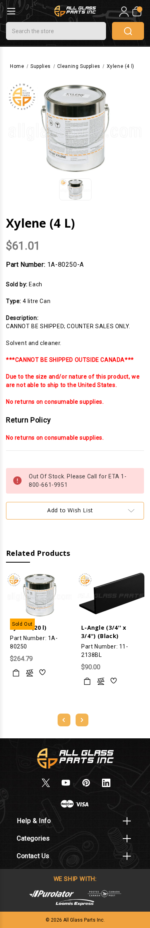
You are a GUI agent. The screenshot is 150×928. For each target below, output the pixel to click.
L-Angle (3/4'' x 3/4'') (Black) (103, 632)
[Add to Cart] (87, 681)
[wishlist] (43, 673)
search (128, 31)
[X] (46, 783)
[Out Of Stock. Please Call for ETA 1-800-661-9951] (16, 673)
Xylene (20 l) (28, 627)
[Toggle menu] (11, 11)
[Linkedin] (106, 783)
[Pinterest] (86, 783)
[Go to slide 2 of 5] (82, 720)
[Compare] (30, 673)
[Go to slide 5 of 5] (64, 720)
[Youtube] (66, 783)
